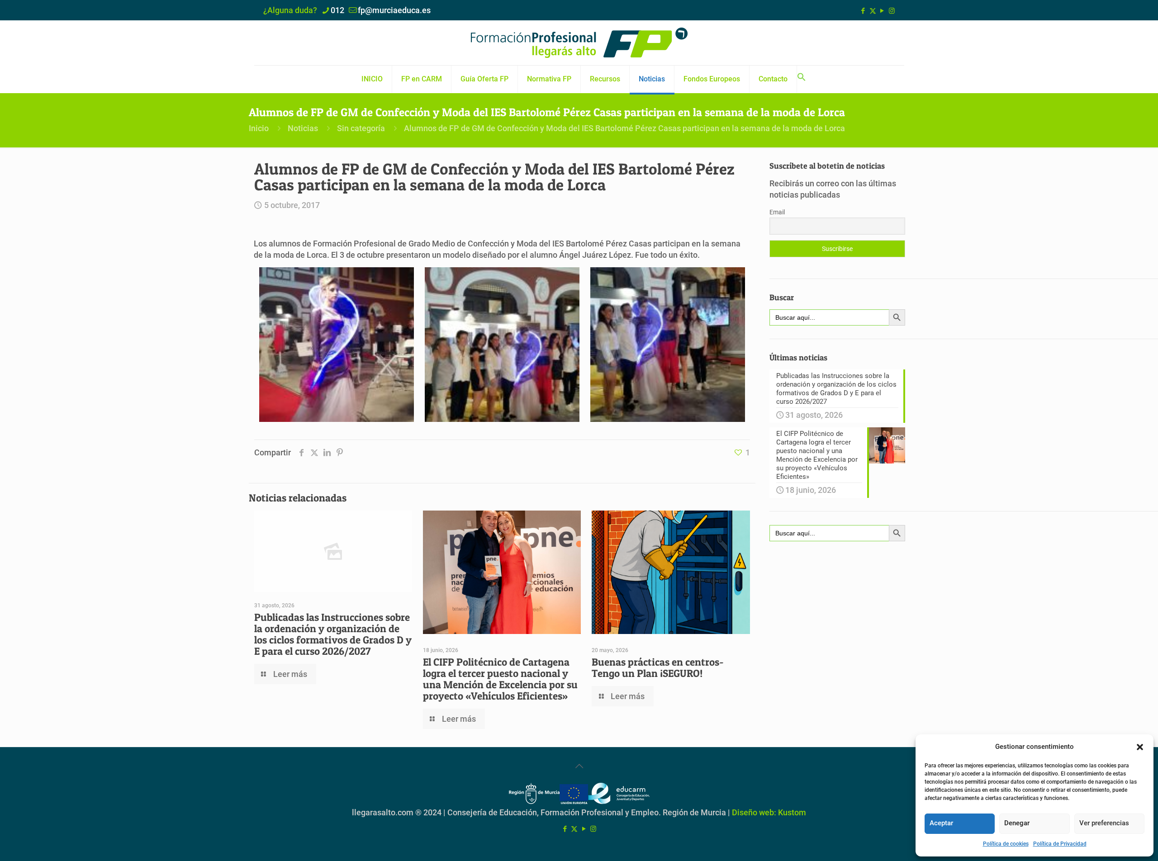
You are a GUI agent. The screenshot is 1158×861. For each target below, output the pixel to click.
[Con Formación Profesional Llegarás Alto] (579, 42)
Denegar (1017, 823)
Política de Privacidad (1060, 844)
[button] (1139, 747)
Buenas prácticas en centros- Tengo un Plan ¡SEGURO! (658, 668)
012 (337, 10)
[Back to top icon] (579, 766)
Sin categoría (361, 128)
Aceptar (941, 823)
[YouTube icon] (882, 11)
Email (777, 212)
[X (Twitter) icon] (872, 11)
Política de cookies (1006, 844)
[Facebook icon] (863, 11)
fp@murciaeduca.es (394, 10)
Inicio (259, 128)
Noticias (303, 128)
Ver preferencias (1104, 823)
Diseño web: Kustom (769, 812)
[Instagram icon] (891, 11)
